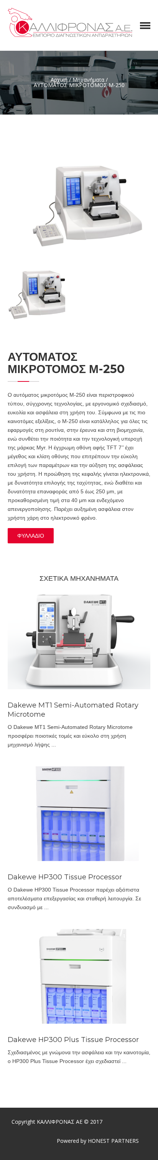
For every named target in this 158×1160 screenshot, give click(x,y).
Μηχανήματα (88, 79)
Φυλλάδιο (30, 535)
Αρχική (59, 79)
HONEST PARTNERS (113, 1140)
